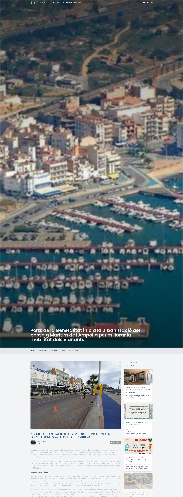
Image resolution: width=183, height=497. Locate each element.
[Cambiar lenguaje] (151, 2)
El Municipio (43, 351)
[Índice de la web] (140, 2)
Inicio (32, 351)
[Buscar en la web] (144, 2)
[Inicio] (31, 2)
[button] (135, 2)
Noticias (54, 351)
